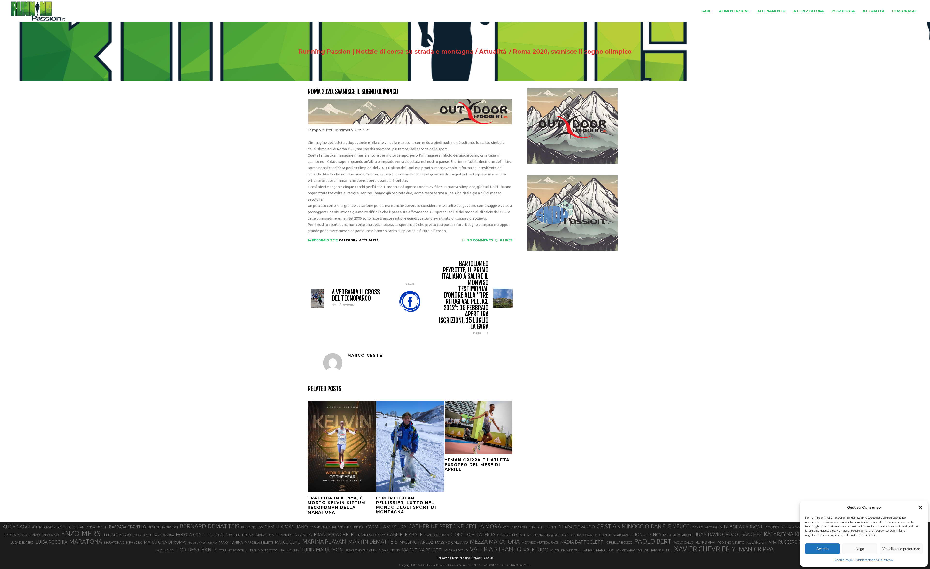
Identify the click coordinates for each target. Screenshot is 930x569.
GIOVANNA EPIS (538, 535)
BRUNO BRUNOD (252, 527)
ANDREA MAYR (43, 527)
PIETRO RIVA (705, 542)
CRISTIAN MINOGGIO (623, 526)
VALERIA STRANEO (495, 549)
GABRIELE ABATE (405, 534)
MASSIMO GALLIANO (451, 542)
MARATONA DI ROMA (165, 542)
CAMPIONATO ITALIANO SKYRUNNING (337, 527)
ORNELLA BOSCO (619, 542)
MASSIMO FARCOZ (416, 542)
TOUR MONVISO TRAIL (233, 550)
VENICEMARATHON (629, 550)
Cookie (489, 557)
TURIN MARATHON (322, 549)
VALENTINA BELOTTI (422, 549)
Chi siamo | (443, 557)
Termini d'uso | (462, 557)
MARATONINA (231, 542)
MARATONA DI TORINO (202, 542)
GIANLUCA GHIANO (437, 535)
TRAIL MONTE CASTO (264, 550)
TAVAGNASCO (164, 550)
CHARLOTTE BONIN (542, 527)
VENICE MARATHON (599, 550)
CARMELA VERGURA (386, 526)
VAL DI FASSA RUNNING (383, 550)
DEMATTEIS (772, 527)
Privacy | (477, 557)
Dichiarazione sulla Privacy (874, 559)
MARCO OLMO (288, 542)
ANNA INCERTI (96, 527)
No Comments (480, 240)
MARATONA (85, 541)
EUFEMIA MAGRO (117, 535)
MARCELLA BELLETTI (259, 542)
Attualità (492, 52)
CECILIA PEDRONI (515, 527)
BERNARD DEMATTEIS (209, 526)
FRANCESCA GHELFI (334, 534)
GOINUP (605, 535)
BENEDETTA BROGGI (163, 527)
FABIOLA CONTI (190, 534)
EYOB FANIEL (142, 535)
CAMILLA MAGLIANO (286, 526)
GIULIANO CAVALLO (584, 535)
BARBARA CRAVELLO (127, 527)
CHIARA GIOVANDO (576, 526)
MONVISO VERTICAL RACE (540, 542)
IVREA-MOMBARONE (678, 535)
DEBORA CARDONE (744, 526)
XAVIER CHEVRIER (702, 549)
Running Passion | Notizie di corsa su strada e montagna (385, 52)
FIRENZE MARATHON (258, 535)
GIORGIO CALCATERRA (473, 534)
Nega (860, 549)
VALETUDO (535, 549)
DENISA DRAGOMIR (794, 527)
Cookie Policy (844, 559)
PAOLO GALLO (683, 542)
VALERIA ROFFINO (456, 550)
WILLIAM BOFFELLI (658, 550)
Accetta (822, 549)
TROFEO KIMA (289, 550)
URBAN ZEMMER (355, 550)
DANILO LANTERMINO (707, 527)
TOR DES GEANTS (196, 549)
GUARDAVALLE (623, 535)
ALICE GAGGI (16, 526)
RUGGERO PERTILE (796, 541)
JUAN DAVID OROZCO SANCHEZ (728, 534)
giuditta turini (560, 535)
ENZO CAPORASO (45, 535)
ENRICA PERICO (16, 535)
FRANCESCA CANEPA (294, 534)
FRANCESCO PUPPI (370, 535)
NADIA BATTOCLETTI (582, 542)
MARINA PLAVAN (324, 541)
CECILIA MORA (483, 526)
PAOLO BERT (653, 541)
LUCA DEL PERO (22, 542)
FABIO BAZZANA (164, 535)
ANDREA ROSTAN (71, 527)
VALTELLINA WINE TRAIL (566, 550)
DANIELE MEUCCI (670, 526)
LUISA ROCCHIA (51, 542)
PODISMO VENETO (730, 542)
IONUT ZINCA (648, 534)
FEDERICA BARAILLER (223, 535)
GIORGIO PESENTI (511, 535)
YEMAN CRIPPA (753, 549)
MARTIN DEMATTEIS (372, 541)
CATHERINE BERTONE (436, 526)
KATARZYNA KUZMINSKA (794, 534)
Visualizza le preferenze (901, 549)
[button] (920, 507)
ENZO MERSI (81, 533)
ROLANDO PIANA (761, 542)
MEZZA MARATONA (495, 541)
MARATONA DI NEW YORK (123, 542)
